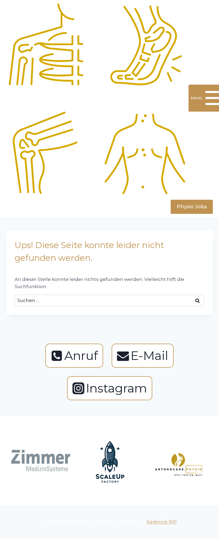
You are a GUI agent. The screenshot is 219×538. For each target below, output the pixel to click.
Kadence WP (162, 521)
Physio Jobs (192, 206)
